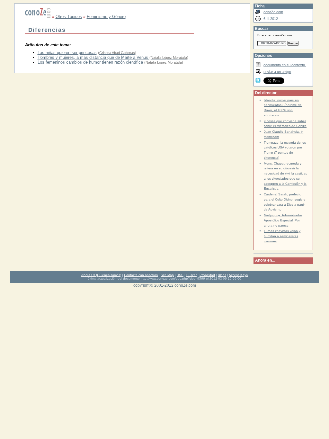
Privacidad (207, 275)
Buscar (191, 275)
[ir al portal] (38, 16)
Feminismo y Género (106, 16)
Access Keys (238, 275)
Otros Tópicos (69, 16)
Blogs (222, 275)
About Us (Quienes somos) (101, 275)
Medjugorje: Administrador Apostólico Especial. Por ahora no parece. (283, 220)
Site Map (167, 275)
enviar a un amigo (277, 72)
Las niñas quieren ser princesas (67, 52)
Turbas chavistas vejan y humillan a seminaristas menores (282, 236)
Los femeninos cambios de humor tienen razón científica (91, 62)
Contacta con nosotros (141, 275)
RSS (180, 275)
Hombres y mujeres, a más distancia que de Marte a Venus (93, 57)
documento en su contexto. (284, 65)
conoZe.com (273, 12)
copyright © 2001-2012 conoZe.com (164, 285)
